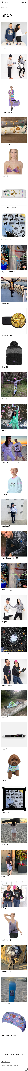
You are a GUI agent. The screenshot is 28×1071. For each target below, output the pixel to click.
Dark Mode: (26, 1069)
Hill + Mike (5, 2)
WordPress (16, 1065)
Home (2, 7)
